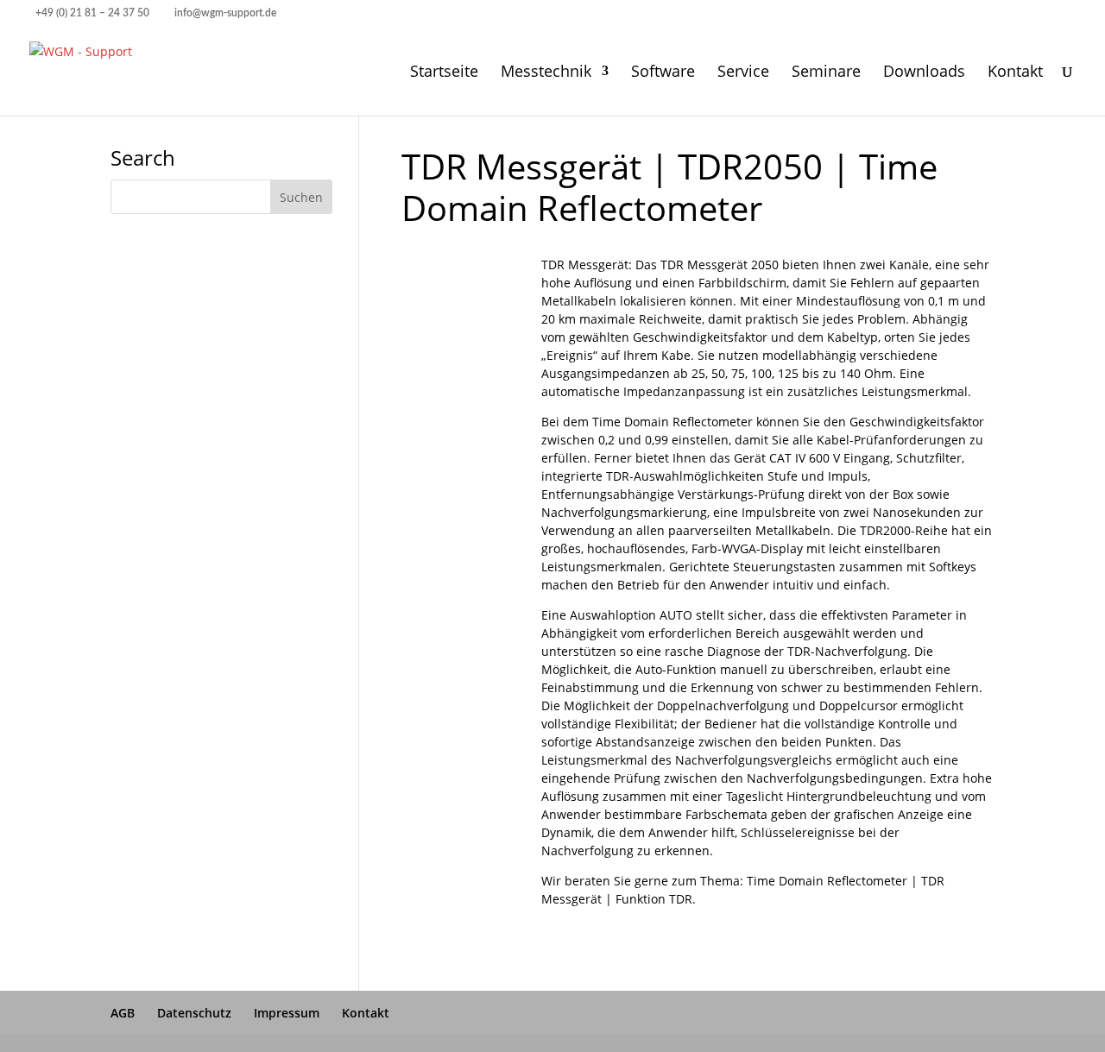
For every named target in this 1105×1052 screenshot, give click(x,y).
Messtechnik (546, 73)
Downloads (924, 73)
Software (663, 73)
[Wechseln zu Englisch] (1040, 18)
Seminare (826, 73)
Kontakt (1015, 73)
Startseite (444, 73)
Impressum (286, 1013)
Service (743, 73)
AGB (122, 1013)
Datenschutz (194, 1013)
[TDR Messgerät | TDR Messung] (453, 383)
